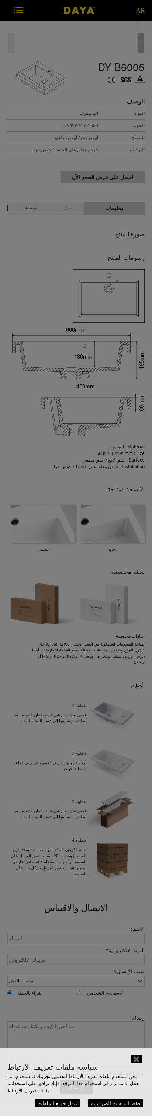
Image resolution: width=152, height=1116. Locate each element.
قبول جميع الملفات (58, 1103)
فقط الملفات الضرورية (116, 1103)
